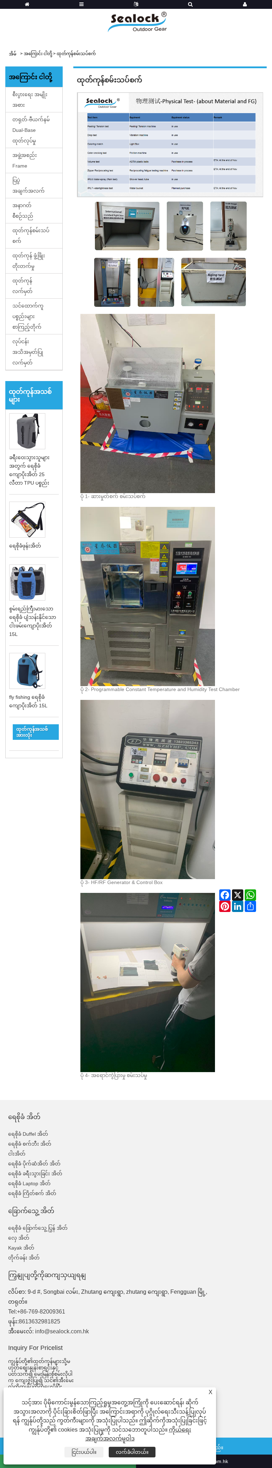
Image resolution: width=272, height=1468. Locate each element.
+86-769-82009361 (41, 1312)
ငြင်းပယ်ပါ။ (84, 1452)
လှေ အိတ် (18, 1238)
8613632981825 (39, 1321)
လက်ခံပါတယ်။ (132, 1452)
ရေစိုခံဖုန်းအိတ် (25, 546)
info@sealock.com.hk (62, 1331)
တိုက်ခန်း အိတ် (24, 1258)
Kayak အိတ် (21, 1248)
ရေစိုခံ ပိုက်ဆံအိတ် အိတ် (34, 1163)
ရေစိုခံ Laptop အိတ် (29, 1183)
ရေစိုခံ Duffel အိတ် (28, 1134)
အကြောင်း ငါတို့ (38, 53)
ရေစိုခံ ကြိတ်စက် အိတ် (32, 1193)
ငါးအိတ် (17, 1154)
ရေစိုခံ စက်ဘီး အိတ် (29, 1144)
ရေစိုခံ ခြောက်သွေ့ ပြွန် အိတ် (38, 1228)
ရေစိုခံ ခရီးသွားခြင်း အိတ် (35, 1173)
